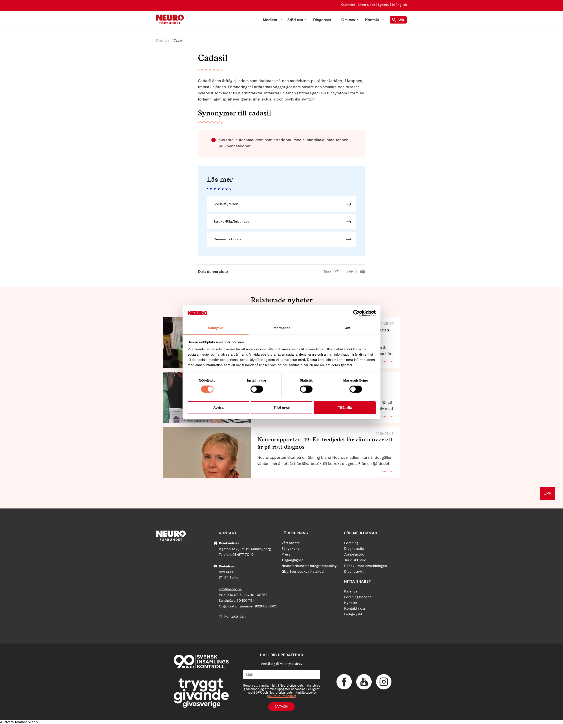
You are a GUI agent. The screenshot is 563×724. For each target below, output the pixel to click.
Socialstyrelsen (226, 204)
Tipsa (327, 271)
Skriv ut (352, 271)
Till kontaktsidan (232, 616)
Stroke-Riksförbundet (231, 221)
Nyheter (350, 603)
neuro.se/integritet (281, 696)
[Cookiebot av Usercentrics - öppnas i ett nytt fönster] (356, 313)
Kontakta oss (355, 608)
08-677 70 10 (243, 554)
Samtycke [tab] (215, 328)
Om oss (348, 20)
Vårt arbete (291, 543)
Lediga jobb (353, 614)
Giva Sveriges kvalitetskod (303, 571)
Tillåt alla (345, 407)
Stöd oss (295, 20)
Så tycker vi (291, 549)
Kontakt (372, 20)
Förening (351, 543)
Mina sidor (366, 5)
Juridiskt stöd (355, 560)
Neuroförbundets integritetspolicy (309, 566)
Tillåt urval (282, 407)
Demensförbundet (228, 239)
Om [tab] (347, 328)
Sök (401, 20)
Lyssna (383, 5)
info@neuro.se (230, 589)
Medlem (270, 20)
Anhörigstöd (354, 554)
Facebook (344, 681)
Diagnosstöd (354, 549)
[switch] (256, 389)
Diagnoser (322, 20)
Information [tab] (281, 328)
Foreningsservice (357, 597)
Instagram (383, 681)
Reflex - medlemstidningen (365, 566)
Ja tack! (281, 706)
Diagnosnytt (354, 571)
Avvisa (218, 407)
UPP (547, 493)
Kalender (347, 5)
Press (286, 554)
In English (399, 5)
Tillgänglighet (292, 560)
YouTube (364, 681)
